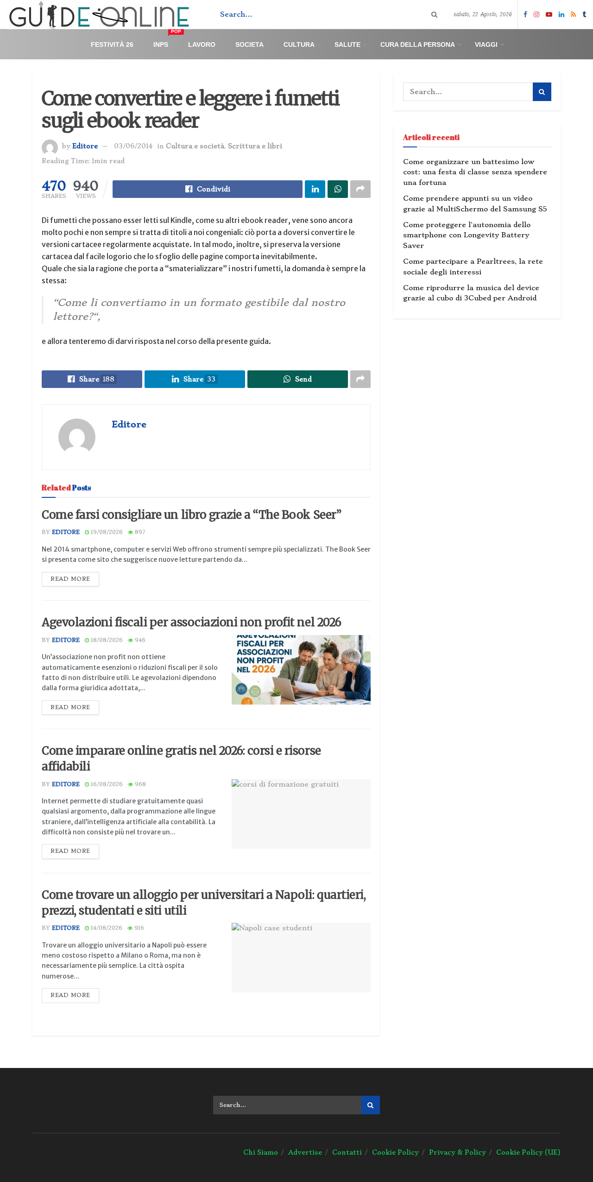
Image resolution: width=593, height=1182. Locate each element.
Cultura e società (195, 146)
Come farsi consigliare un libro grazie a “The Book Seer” (191, 515)
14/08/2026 (105, 928)
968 (139, 784)
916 (138, 928)
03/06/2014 (133, 146)
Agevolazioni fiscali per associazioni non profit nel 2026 (191, 622)
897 (139, 532)
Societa (249, 44)
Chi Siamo (260, 1152)
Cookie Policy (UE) (528, 1152)
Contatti (347, 1152)
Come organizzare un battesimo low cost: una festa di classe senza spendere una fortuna (475, 172)
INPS (167, 40)
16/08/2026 (106, 784)
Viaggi (486, 44)
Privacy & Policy (457, 1152)
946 (139, 640)
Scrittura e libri (255, 146)
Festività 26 (112, 44)
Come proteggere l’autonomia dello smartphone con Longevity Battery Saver (466, 235)
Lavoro (201, 44)
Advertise (305, 1152)
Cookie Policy (395, 1152)
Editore (85, 146)
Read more (70, 579)
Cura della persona (417, 44)
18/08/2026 (106, 640)
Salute (347, 44)
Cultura (299, 44)
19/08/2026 (106, 532)
